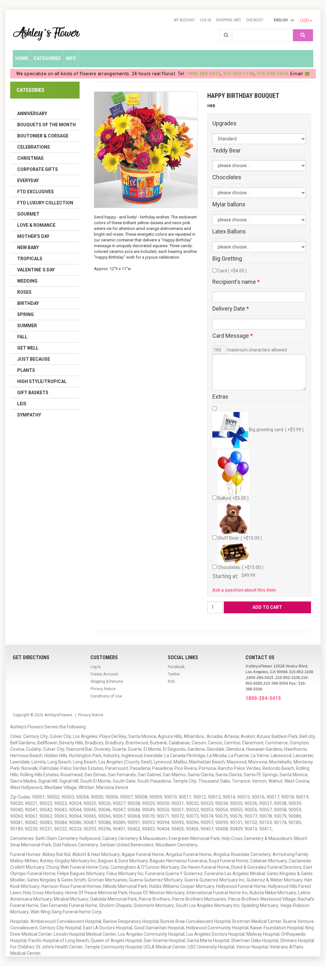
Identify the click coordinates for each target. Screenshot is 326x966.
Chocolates (226, 177)
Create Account (104, 674)
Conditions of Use (106, 696)
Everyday (28, 180)
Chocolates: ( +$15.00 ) (240, 567)
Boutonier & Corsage (42, 135)
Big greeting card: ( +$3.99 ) (276, 429)
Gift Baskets (32, 392)
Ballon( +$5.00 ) (233, 498)
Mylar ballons (228, 204)
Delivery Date (230, 309)
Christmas (30, 158)
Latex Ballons (229, 231)
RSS (171, 681)
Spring (25, 314)
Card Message (232, 336)
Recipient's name (236, 282)
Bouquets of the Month (46, 124)
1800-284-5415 (204, 73)
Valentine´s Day (36, 269)
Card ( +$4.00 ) (232, 270)
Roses (24, 292)
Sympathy (29, 414)
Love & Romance (36, 225)
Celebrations (33, 147)
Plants (26, 370)
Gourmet (28, 214)
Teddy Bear (226, 150)
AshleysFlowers (58, 715)
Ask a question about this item (244, 590)
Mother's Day (33, 236)
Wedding (27, 281)
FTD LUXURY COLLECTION (45, 202)
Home (21, 58)
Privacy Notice (103, 689)
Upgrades (224, 123)
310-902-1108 (238, 73)
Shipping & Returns (106, 681)
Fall (22, 336)
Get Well (28, 347)
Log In (205, 20)
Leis (21, 403)
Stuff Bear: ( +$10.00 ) (239, 538)
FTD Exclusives (35, 191)
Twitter (174, 674)
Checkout (254, 20)
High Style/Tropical (42, 381)
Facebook (176, 667)
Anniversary (32, 113)
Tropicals (29, 258)
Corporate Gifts (37, 169)
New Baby (28, 247)
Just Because (33, 359)
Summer (27, 325)
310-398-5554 (272, 73)
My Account (184, 20)
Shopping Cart (228, 20)
